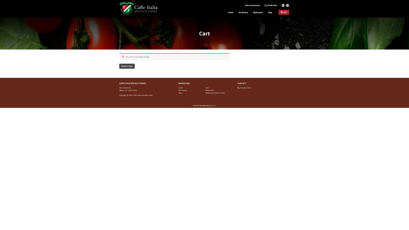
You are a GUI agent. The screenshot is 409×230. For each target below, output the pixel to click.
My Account (258, 12)
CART (285, 12)
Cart (207, 88)
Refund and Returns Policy (215, 93)
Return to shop (127, 66)
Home (230, 12)
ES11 (214, 105)
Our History (243, 12)
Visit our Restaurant (252, 5)
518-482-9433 (272, 5)
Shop (270, 12)
